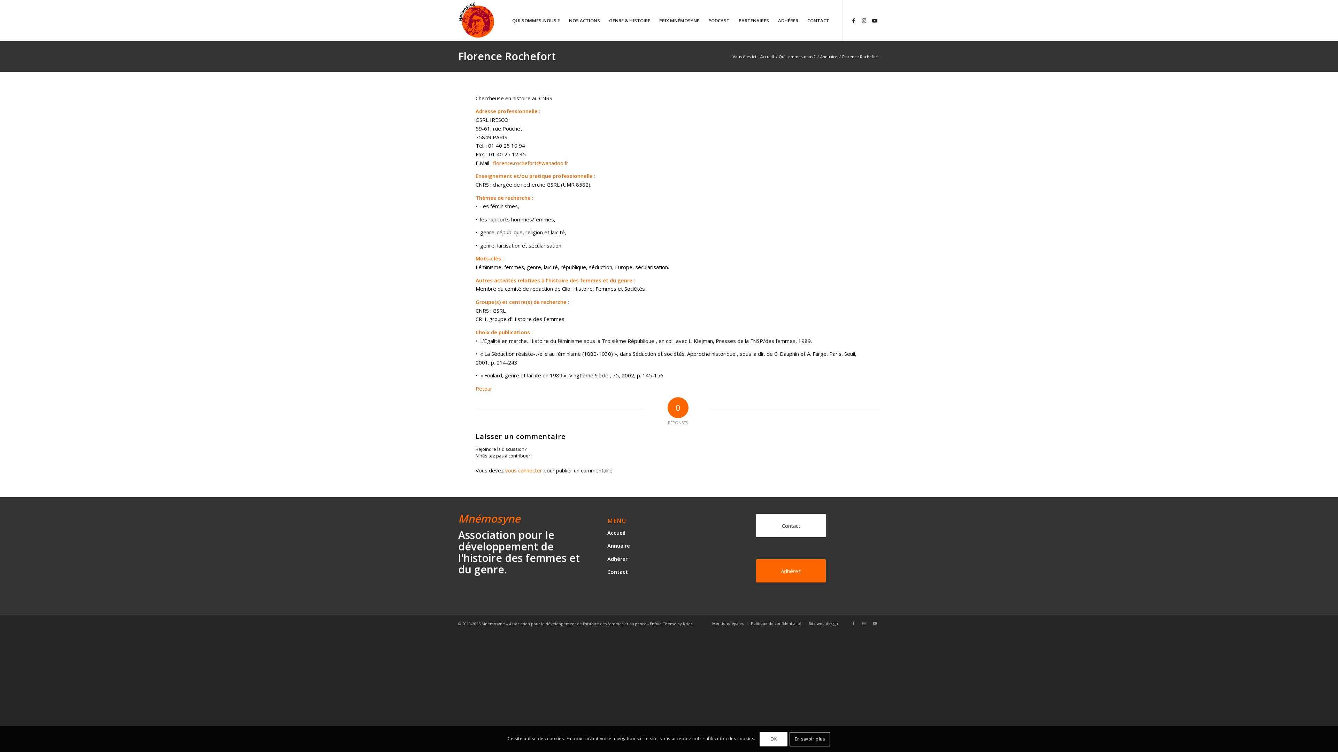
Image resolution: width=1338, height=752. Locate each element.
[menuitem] (536, 20)
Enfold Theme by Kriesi (671, 623)
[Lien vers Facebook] (853, 20)
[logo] (503, 20)
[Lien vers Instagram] (864, 20)
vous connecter (523, 470)
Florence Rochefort (507, 56)
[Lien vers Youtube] (874, 20)
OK (773, 739)
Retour (484, 388)
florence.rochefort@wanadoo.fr (530, 162)
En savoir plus (810, 739)
